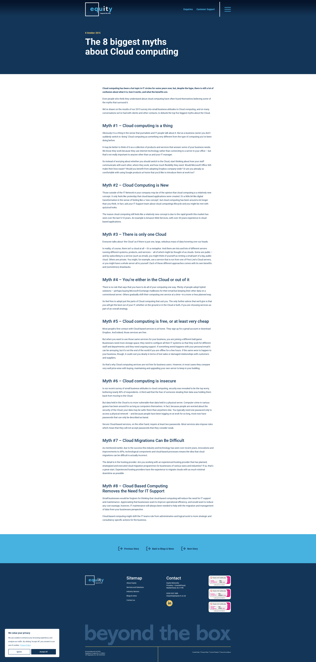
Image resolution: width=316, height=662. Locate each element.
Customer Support (206, 9)
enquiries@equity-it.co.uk (176, 596)
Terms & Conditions (225, 652)
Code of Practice (214, 652)
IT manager (166, 154)
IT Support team (141, 203)
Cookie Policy (196, 652)
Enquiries (188, 9)
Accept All (44, 652)
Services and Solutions (135, 587)
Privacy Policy (25, 645)
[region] (32, 643)
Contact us (131, 600)
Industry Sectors (133, 591)
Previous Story (131, 548)
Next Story (192, 548)
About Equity (131, 583)
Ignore (19, 652)
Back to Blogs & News (163, 548)
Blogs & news (132, 596)
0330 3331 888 (172, 593)
